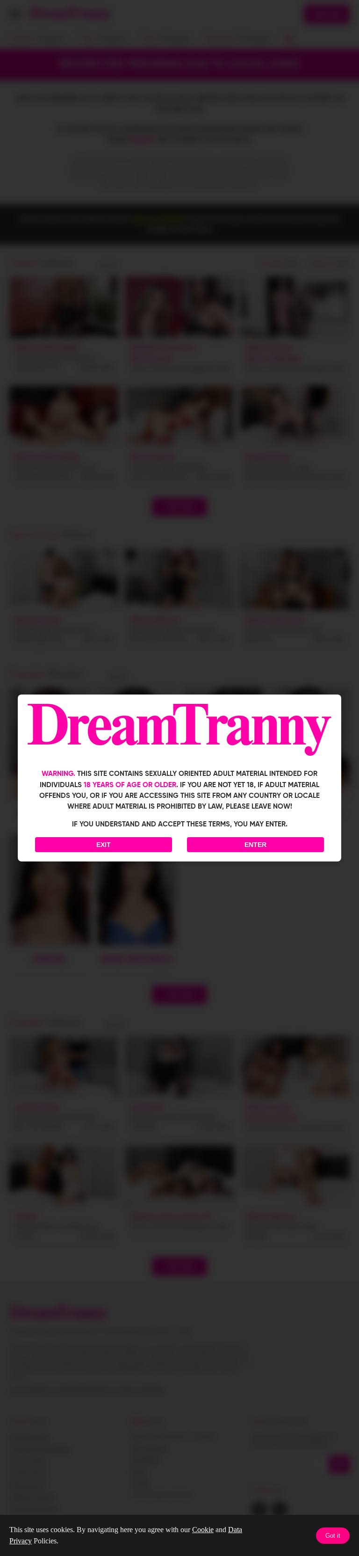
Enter (255, 844)
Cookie (203, 1530)
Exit (103, 844)
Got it (332, 1535)
